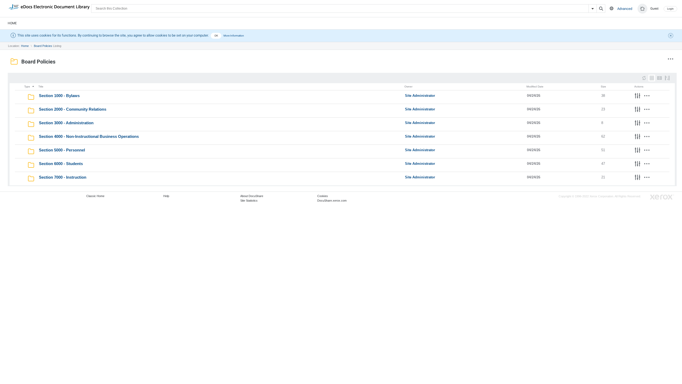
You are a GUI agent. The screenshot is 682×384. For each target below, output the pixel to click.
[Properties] (637, 96)
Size (603, 86)
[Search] (600, 8)
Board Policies (43, 45)
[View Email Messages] (659, 78)
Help (166, 196)
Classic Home (95, 196)
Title (40, 86)
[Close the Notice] (671, 36)
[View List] (651, 78)
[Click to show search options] (612, 8)
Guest (654, 8)
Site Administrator (420, 96)
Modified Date (534, 86)
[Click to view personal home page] (642, 9)
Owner (408, 86)
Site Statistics (249, 200)
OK (216, 35)
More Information (234, 35)
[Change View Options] (667, 78)
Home (12, 23)
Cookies (322, 196)
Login (670, 8)
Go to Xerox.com (662, 197)
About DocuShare (251, 196)
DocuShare (49, 8)
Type (27, 86)
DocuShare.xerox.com (332, 200)
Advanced (624, 9)
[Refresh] (644, 78)
